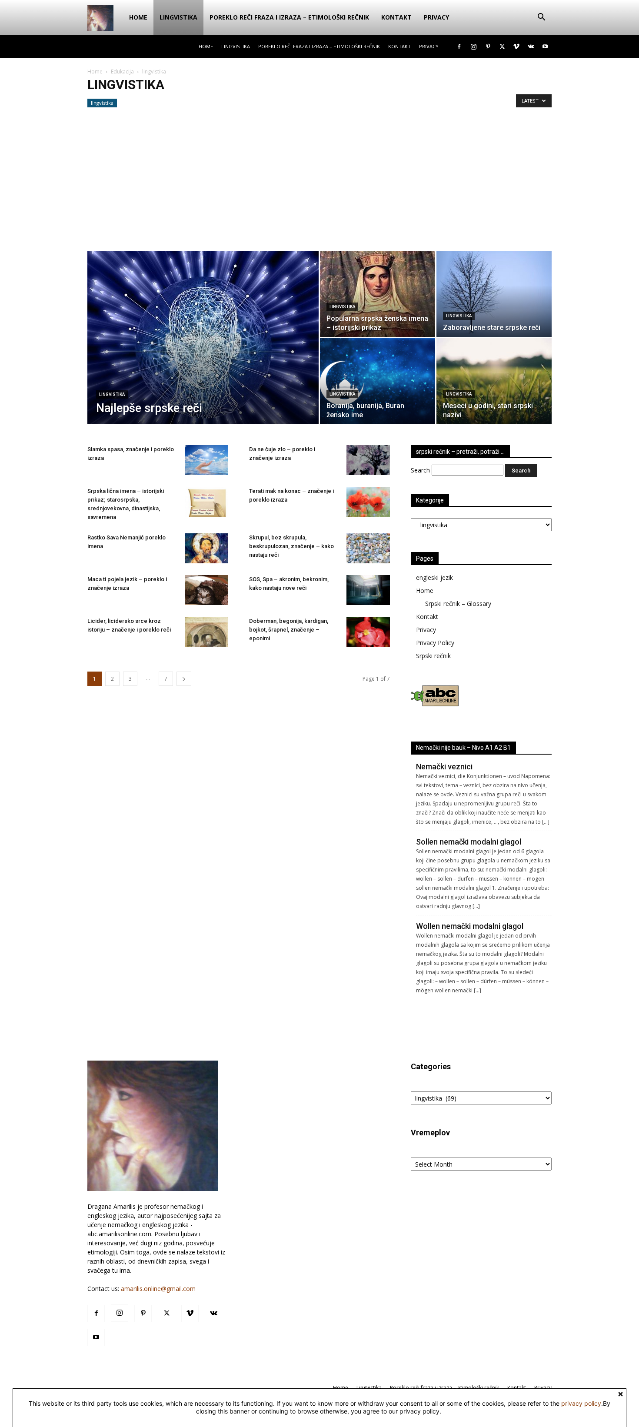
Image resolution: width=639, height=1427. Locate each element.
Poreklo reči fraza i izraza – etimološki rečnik (289, 17)
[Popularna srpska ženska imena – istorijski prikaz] (377, 294)
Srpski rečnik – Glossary (458, 603)
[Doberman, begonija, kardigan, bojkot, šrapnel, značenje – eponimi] (368, 632)
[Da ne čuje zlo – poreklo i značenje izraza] (368, 460)
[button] (541, 18)
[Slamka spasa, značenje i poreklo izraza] (206, 460)
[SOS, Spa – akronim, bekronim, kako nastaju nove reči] (368, 590)
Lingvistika (178, 17)
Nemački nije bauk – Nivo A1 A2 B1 (463, 747)
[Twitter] (502, 46)
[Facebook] (459, 46)
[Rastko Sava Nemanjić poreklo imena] (206, 548)
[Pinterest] (487, 46)
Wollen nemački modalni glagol (469, 926)
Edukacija (122, 71)
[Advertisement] (319, 185)
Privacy (436, 17)
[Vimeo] (516, 46)
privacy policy (581, 1403)
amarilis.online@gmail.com (158, 1288)
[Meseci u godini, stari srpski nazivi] (494, 381)
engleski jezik (434, 577)
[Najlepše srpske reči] (203, 347)
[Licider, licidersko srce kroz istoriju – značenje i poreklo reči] (206, 632)
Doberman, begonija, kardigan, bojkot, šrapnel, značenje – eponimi (288, 630)
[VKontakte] (530, 46)
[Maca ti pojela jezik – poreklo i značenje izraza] (206, 590)
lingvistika (102, 103)
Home (138, 17)
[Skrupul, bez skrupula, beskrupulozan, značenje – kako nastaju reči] (368, 548)
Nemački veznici (444, 766)
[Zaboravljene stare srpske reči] (494, 294)
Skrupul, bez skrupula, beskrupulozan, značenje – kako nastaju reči (291, 546)
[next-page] (183, 679)
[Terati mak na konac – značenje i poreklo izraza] (368, 502)
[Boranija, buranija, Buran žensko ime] (377, 381)
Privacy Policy (435, 643)
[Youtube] (545, 46)
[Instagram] (473, 46)
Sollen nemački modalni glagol (468, 841)
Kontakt (396, 17)
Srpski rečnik (433, 656)
